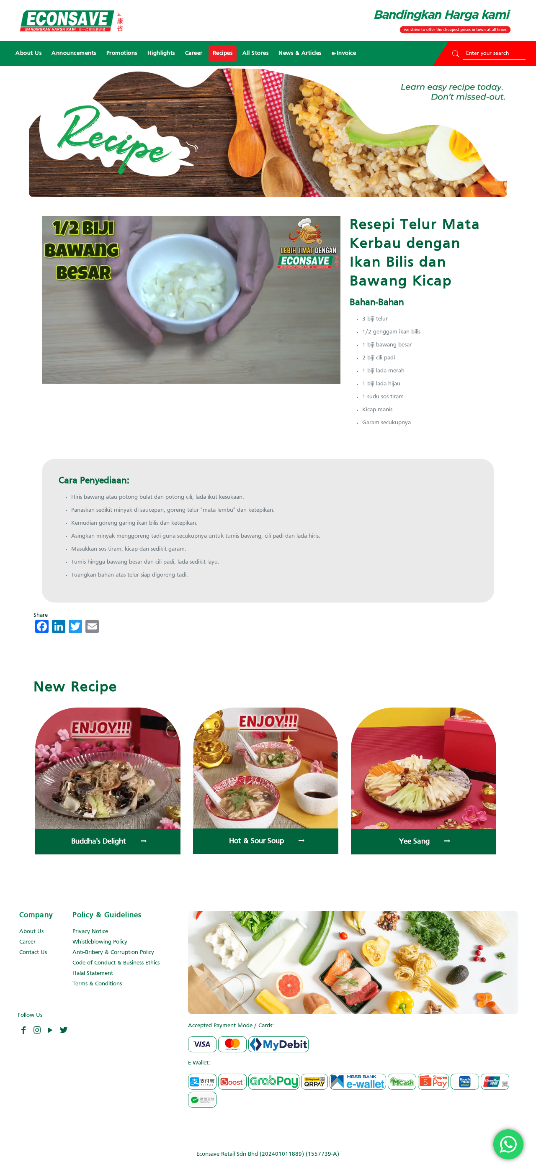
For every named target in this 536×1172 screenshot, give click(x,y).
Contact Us (33, 952)
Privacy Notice (90, 931)
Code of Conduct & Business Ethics (116, 963)
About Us (31, 931)
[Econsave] (71, 20)
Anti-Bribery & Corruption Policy (113, 952)
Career (27, 942)
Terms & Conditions (97, 984)
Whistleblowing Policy (99, 942)
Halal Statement (92, 973)
